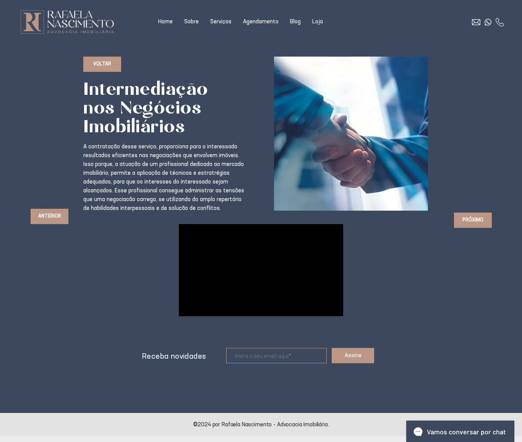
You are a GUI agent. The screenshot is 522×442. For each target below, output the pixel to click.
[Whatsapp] (488, 22)
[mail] (476, 22)
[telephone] (500, 22)
